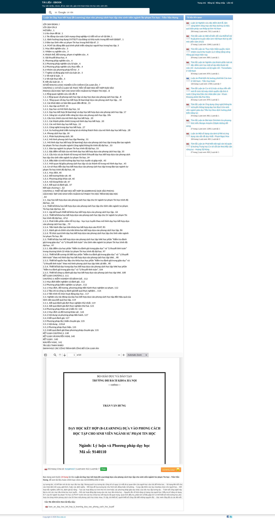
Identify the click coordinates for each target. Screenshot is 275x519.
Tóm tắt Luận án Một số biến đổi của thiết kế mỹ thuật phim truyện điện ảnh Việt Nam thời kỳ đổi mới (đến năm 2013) (209, 39)
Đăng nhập (220, 3)
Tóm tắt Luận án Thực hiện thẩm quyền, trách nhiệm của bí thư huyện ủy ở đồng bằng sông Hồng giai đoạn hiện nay (208, 52)
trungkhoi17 (70, 469)
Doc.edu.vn (61, 517)
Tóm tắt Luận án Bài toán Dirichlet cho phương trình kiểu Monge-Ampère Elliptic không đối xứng (208, 123)
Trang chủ (201, 3)
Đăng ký (211, 3)
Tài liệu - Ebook (52, 2)
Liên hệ (230, 3)
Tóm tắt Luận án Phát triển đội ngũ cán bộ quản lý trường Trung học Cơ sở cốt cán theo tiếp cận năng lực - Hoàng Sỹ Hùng (209, 147)
